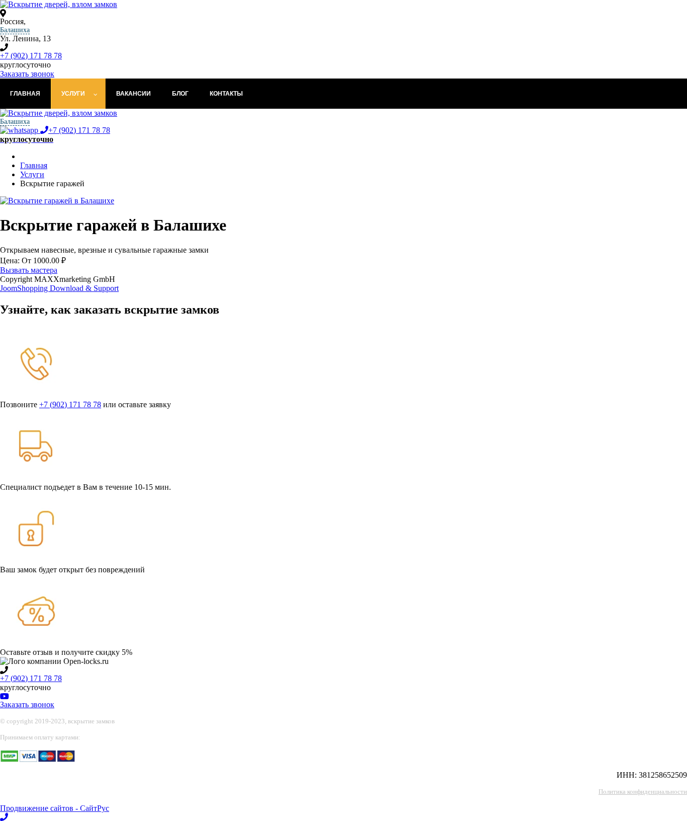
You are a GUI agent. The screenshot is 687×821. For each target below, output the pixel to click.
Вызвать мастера (28, 270)
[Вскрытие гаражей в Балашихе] (57, 200)
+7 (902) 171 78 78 (31, 55)
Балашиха (15, 30)
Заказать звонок (27, 73)
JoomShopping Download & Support (59, 288)
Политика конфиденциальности (642, 791)
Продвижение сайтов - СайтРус (54, 808)
